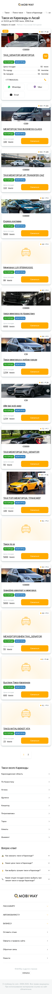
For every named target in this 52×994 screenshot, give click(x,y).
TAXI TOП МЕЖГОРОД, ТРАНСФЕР (22, 498)
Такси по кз (9, 544)
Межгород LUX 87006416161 (18, 267)
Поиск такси (18, 13)
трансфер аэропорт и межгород (19, 590)
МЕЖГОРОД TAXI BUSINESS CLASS (22, 129)
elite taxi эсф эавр (12, 405)
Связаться (34, 141)
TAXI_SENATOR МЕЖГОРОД (18, 55)
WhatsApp (16, 87)
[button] (23, 49)
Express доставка (12, 221)
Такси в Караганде (34, 13)
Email (16, 95)
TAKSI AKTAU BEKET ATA (16, 728)
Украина (26, 973)
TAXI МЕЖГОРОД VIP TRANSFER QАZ (23, 175)
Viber (40, 87)
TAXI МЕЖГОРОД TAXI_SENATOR (21, 452)
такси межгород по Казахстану (19, 313)
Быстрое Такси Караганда (16, 682)
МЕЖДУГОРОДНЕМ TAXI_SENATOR (22, 636)
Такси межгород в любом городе (20, 359)
